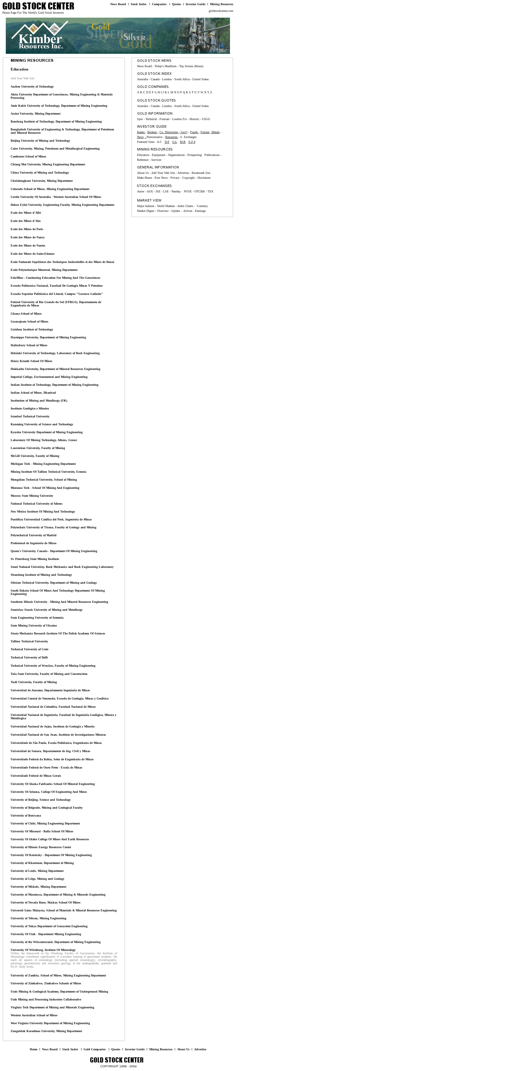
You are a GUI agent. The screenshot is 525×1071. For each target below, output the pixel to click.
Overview (163, 210)
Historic (194, 119)
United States (200, 106)
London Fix (179, 119)
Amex (141, 191)
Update (175, 210)
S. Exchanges (188, 137)
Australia (143, 106)
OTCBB (200, 191)
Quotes (176, 4)
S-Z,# (191, 141)
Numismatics (154, 137)
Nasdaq (175, 191)
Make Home (144, 177)
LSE (166, 191)
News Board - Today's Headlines (157, 66)
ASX (150, 191)
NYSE (188, 191)
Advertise (200, 1049)
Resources (171, 137)
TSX (210, 191)
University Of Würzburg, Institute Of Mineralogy (43, 950)
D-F (167, 141)
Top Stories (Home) (191, 66)
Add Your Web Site (163, 172)
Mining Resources (221, 4)
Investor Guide (195, 4)
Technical (152, 119)
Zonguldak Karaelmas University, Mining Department (46, 1031)
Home (33, 1049)
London (167, 106)
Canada (155, 106)
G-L (174, 141)
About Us (183, 1049)
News (140, 137)
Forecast (164, 119)
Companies (159, 4)
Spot (140, 119)
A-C (159, 141)
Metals (215, 132)
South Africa (182, 106)
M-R (183, 141)
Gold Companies (95, 1049)
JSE (158, 191)
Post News (161, 177)
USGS (206, 119)
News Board (118, 4)
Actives (187, 210)
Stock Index (138, 4)
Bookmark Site (201, 172)
